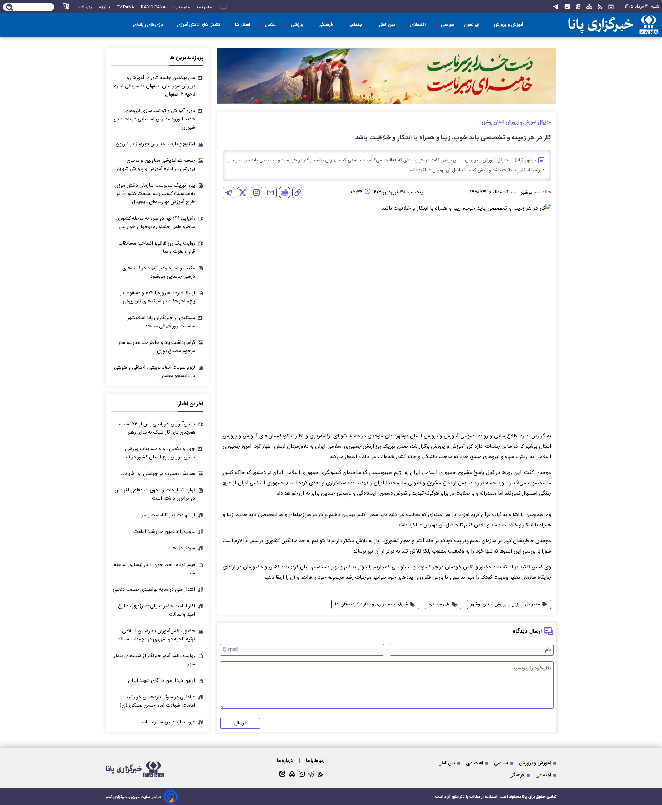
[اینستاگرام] (567, 6)
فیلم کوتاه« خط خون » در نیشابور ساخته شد (154, 569)
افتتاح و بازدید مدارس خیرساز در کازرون (155, 144)
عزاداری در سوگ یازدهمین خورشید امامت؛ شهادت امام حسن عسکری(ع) (157, 701)
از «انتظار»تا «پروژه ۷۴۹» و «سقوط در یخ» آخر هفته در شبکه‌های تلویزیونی (157, 297)
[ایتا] (578, 7)
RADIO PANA (153, 7)
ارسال (240, 723)
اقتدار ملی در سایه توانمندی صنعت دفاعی (154, 590)
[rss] (600, 6)
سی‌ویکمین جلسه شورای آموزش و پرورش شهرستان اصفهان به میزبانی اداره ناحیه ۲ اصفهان (154, 86)
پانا (524, 796)
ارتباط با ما (316, 761)
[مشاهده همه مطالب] (611, 6)
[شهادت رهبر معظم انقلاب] (386, 76)
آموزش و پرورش (509, 25)
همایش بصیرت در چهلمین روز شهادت (157, 474)
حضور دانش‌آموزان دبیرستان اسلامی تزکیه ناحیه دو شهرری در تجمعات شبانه (156, 635)
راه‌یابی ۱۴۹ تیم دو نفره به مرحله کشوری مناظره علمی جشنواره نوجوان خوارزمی (155, 223)
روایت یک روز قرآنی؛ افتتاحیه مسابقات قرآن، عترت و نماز (156, 247)
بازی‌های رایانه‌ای (148, 25)
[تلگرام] (555, 6)
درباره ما (285, 761)
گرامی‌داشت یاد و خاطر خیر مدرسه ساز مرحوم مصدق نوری (156, 347)
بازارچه (104, 7)
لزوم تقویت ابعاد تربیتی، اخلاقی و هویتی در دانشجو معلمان (154, 372)
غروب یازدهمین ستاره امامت (166, 722)
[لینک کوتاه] (297, 192)
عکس (271, 25)
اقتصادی (418, 25)
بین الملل (387, 25)
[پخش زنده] (223, 6)
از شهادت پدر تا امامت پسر (168, 515)
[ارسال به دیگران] (271, 192)
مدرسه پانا (181, 7)
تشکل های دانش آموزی (199, 25)
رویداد (86, 7)
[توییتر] (242, 192)
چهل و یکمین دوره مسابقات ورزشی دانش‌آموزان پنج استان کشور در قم (160, 453)
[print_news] (284, 192)
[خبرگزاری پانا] (613, 25)
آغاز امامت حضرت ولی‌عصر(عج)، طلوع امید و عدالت (156, 610)
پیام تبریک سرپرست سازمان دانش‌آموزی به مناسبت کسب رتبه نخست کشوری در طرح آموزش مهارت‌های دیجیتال (154, 193)
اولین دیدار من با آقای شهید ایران (161, 681)
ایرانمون (472, 25)
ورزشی (297, 25)
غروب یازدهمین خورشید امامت (164, 532)
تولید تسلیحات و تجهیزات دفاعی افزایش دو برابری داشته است (154, 494)
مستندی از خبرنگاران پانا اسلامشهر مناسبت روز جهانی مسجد (161, 322)
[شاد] (589, 7)
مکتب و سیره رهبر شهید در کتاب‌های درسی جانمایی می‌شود (158, 272)
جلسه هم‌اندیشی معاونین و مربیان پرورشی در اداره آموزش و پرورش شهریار (155, 165)
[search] (10, 7)
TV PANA (125, 7)
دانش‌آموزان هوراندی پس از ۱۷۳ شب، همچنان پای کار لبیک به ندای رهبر (157, 428)
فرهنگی (326, 25)
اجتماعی (356, 25)
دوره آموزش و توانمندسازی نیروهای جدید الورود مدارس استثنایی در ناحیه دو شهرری (154, 119)
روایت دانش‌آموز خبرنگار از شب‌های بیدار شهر (154, 660)
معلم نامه (204, 7)
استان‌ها (243, 25)
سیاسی (448, 25)
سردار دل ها (183, 548)
